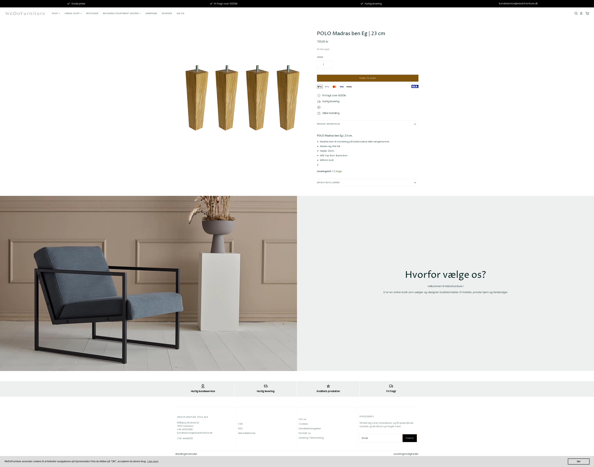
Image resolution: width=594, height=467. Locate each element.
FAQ (240, 428)
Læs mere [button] (152, 461)
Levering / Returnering (311, 437)
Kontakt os (305, 433)
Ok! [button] (579, 461)
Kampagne (151, 13)
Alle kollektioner (247, 433)
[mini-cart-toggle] (587, 13)
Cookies (303, 423)
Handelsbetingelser (310, 428)
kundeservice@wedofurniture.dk (518, 3)
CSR (240, 423)
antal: (320, 57)
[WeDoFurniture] (25, 13)
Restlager (92, 13)
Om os (180, 13)
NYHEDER (167, 13)
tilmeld (409, 438)
